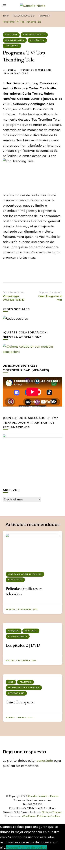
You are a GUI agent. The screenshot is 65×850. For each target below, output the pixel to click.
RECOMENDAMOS (14, 40)
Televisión (11, 46)
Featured (11, 35)
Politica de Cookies (48, 816)
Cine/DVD (13, 631)
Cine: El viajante (20, 702)
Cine (10, 682)
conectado (45, 760)
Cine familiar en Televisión (25, 574)
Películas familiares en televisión (24, 591)
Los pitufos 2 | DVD (23, 645)
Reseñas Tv (37, 40)
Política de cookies (32, 847)
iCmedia (11, 70)
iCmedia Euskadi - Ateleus (43, 796)
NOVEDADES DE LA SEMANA (23, 687)
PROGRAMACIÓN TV (34, 35)
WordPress (28, 816)
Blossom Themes (52, 812)
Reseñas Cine (16, 693)
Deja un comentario (16, 73)
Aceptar (12, 847)
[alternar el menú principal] (4, 5)
